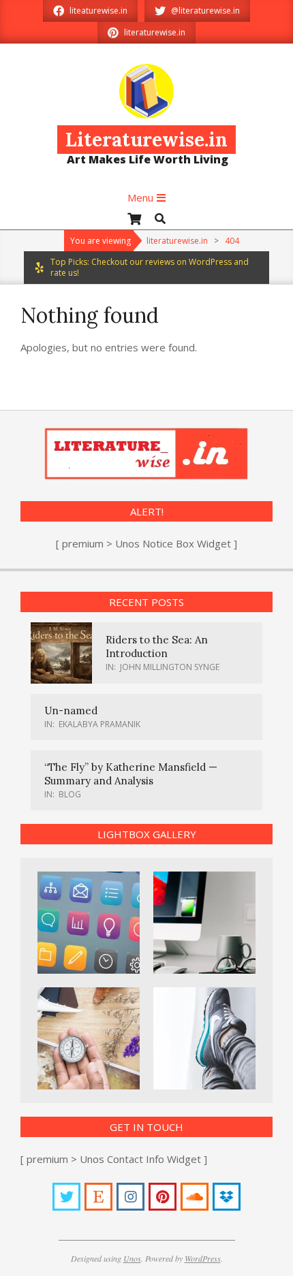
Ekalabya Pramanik (99, 724)
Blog (70, 794)
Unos (132, 1258)
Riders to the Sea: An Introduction (157, 646)
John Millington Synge (169, 667)
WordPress (203, 1258)
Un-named (70, 710)
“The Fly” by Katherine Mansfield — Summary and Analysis (130, 774)
